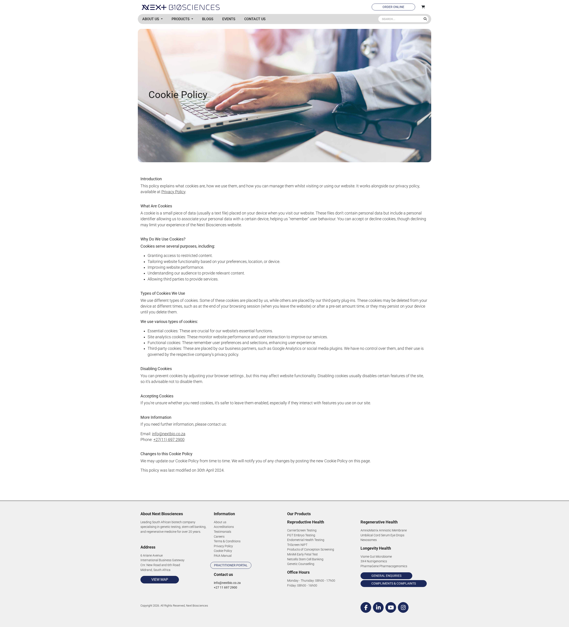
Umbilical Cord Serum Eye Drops (382, 535)
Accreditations (224, 527)
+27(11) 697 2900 (168, 439)
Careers (219, 537)
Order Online (393, 7)
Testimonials (222, 532)
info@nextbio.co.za (168, 434)
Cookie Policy (223, 551)
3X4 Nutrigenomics (374, 561)
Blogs (207, 19)
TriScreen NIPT (297, 545)
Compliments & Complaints (393, 583)
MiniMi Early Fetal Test (302, 554)
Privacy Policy (173, 192)
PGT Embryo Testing (301, 535)
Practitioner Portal (231, 565)
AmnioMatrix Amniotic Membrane (384, 530)
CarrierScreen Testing (302, 530)
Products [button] (181, 19)
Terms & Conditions (227, 541)
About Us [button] (151, 19)
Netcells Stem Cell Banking (305, 559)
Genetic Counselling (300, 564)
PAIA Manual (223, 556)
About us (220, 522)
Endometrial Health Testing (305, 540)
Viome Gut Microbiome (376, 557)
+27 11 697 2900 (225, 587)
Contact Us (255, 19)
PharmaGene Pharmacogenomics (384, 566)
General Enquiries (386, 575)
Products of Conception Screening (310, 549)
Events (228, 19)
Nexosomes (369, 540)
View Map (159, 579)
